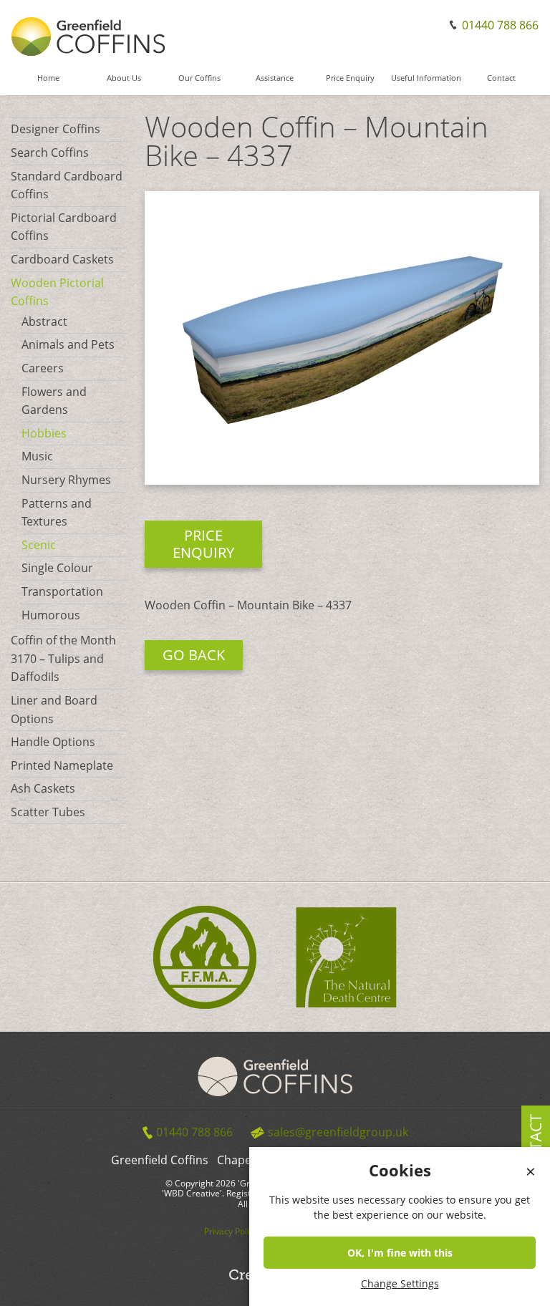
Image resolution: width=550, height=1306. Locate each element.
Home (48, 78)
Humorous (50, 615)
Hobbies (44, 433)
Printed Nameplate (62, 765)
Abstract (44, 321)
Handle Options (53, 742)
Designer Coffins (55, 129)
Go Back (194, 654)
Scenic (38, 545)
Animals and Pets (68, 344)
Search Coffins (50, 152)
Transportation (62, 591)
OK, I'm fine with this (400, 1252)
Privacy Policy (231, 1232)
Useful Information (426, 78)
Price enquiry (203, 544)
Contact (501, 78)
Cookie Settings (510, 1294)
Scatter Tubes (48, 812)
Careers (42, 368)
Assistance (275, 78)
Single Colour (57, 568)
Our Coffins (199, 78)
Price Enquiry (350, 78)
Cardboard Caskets (62, 259)
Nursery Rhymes (66, 480)
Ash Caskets (43, 788)
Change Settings (400, 1283)
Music (37, 456)
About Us (124, 78)
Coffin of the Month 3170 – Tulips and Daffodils (63, 658)
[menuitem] (48, 84)
